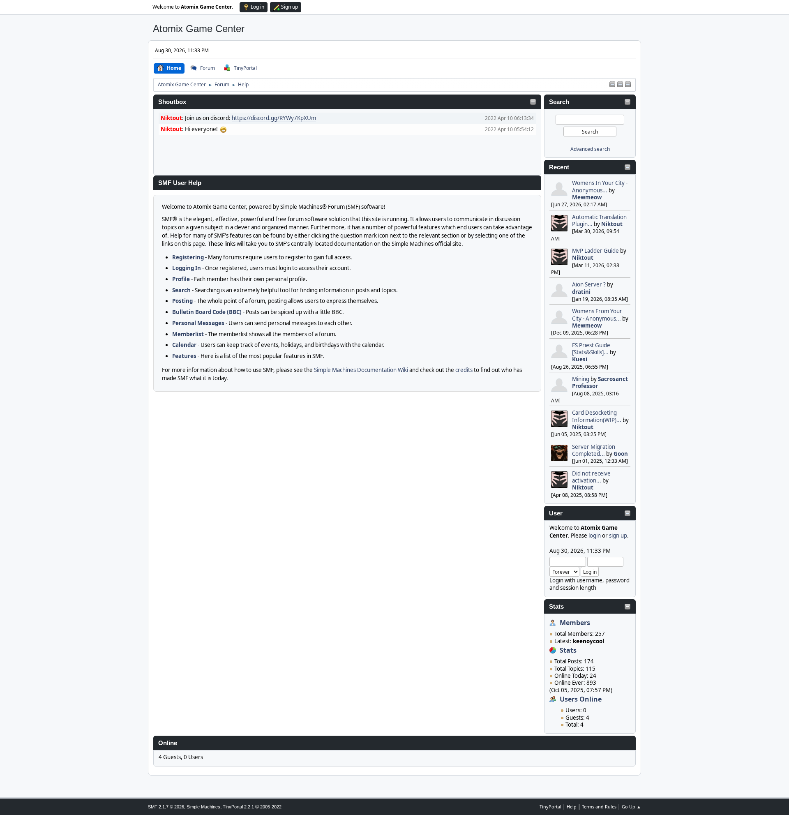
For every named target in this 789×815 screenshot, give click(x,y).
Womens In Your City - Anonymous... (600, 186)
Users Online (581, 699)
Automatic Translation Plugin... (599, 220)
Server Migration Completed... (593, 450)
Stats (556, 606)
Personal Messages (198, 323)
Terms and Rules (599, 806)
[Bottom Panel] (628, 84)
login (594, 535)
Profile (181, 279)
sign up (618, 535)
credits (464, 370)
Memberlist (188, 334)
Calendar (184, 345)
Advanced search (590, 148)
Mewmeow (587, 197)
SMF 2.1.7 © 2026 (166, 806)
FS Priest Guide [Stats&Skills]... (591, 349)
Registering (188, 257)
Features (184, 356)
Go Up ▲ (631, 806)
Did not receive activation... (591, 477)
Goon (621, 453)
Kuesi (579, 359)
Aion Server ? (589, 284)
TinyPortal (550, 806)
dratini (581, 292)
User (556, 513)
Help (572, 806)
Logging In (186, 268)
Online (167, 743)
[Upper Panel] (620, 84)
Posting (182, 301)
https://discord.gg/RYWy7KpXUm (274, 118)
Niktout (612, 224)
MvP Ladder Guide (595, 250)
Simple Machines (203, 806)
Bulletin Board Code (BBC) (207, 312)
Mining (580, 379)
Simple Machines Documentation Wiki (361, 370)
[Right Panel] (612, 84)
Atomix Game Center (199, 28)
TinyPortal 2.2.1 (238, 806)
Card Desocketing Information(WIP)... (596, 416)
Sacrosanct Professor (600, 382)
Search (559, 102)
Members (575, 622)
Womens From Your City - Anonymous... (597, 314)
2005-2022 (270, 806)
